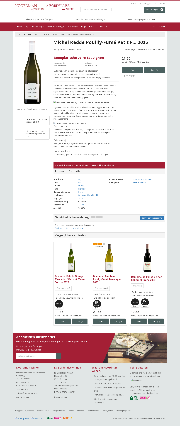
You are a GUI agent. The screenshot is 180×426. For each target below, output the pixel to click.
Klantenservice (159, 3)
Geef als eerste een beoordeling (69, 228)
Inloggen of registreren (24, 410)
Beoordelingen (82, 165)
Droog (81, 185)
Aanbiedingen (38, 26)
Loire (55, 34)
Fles (132, 70)
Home (19, 26)
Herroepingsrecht (123, 410)
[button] (97, 304)
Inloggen (147, 3)
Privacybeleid (107, 410)
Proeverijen (73, 26)
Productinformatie (64, 165)
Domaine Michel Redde (88, 195)
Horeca (92, 26)
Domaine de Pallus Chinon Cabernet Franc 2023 (146, 278)
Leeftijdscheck (93, 410)
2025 (80, 198)
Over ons (103, 26)
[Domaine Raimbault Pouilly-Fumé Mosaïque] (109, 258)
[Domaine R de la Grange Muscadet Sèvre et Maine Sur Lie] (71, 258)
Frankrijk (46, 34)
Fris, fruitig (137, 286)
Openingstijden (23, 397)
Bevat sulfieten (139, 182)
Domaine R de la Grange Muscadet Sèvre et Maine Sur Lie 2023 (70, 279)
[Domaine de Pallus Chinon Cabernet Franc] (147, 258)
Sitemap (80, 410)
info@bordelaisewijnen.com (66, 385)
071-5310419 (136, 3)
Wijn (27, 26)
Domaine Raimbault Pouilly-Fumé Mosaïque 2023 (107, 279)
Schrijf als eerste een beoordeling (68, 49)
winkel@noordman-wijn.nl (28, 393)
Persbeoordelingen (56, 26)
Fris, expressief (63, 288)
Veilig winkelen (59, 410)
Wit (62, 34)
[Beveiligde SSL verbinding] (145, 398)
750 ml (81, 204)
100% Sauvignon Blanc (142, 179)
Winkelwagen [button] (154, 9)
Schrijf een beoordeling (152, 218)
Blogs (83, 26)
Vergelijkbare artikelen (103, 165)
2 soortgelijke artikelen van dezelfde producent (144, 49)
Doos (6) (154, 70)
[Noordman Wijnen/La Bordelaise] (46, 7)
